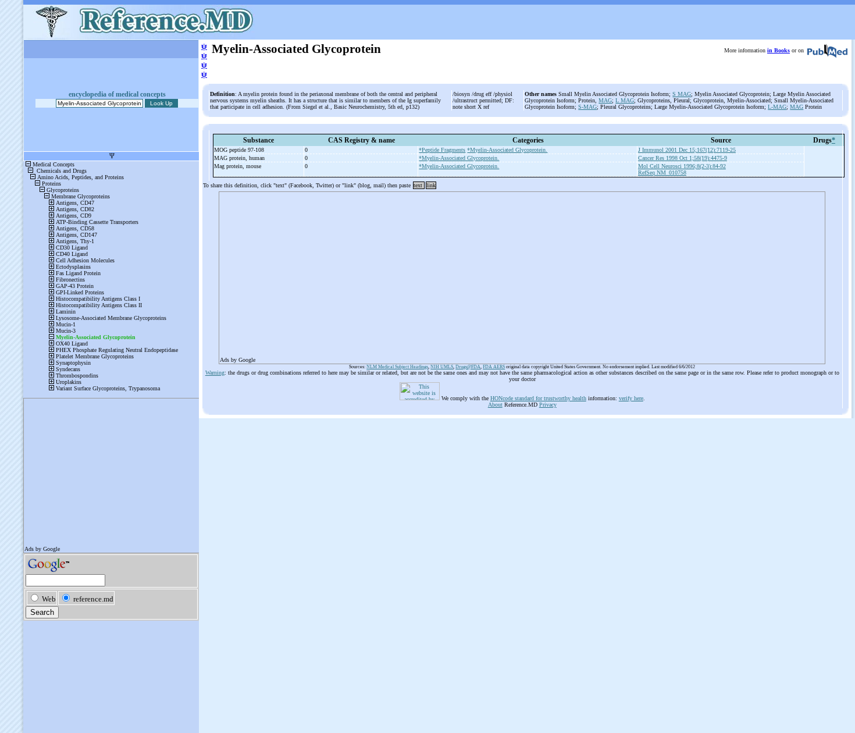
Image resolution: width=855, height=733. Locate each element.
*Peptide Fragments (442, 150)
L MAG (624, 100)
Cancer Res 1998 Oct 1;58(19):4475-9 (682, 158)
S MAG (681, 94)
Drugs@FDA (467, 366)
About (495, 404)
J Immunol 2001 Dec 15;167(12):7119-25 (687, 150)
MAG (605, 100)
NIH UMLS (441, 366)
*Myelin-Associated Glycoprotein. (507, 150)
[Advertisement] (522, 274)
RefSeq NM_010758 (662, 172)
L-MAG (777, 107)
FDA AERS (494, 366)
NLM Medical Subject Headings (397, 366)
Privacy (548, 404)
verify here (631, 398)
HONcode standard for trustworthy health (538, 398)
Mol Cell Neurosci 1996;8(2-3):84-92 (682, 166)
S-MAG (587, 107)
